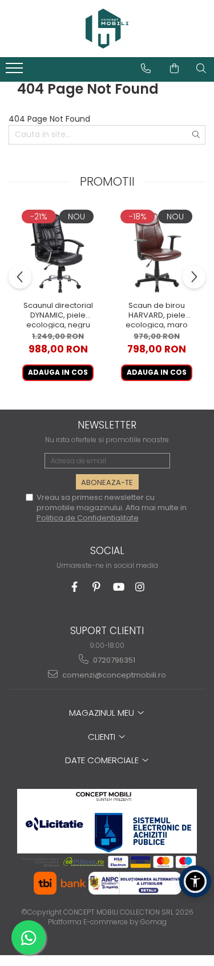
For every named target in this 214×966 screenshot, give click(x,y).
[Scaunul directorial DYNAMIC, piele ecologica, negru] (58, 251)
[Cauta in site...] (201, 68)
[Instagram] (140, 587)
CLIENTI (103, 737)
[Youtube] (118, 587)
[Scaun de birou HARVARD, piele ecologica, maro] (156, 251)
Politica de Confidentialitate (88, 517)
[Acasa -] (107, 29)
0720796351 (113, 660)
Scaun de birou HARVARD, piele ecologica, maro (157, 314)
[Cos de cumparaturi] (174, 68)
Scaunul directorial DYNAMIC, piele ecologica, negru (58, 314)
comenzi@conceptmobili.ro (113, 675)
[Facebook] (74, 587)
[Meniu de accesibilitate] (195, 881)
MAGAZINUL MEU (102, 713)
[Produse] (16, 71)
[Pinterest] (96, 587)
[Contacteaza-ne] (146, 68)
